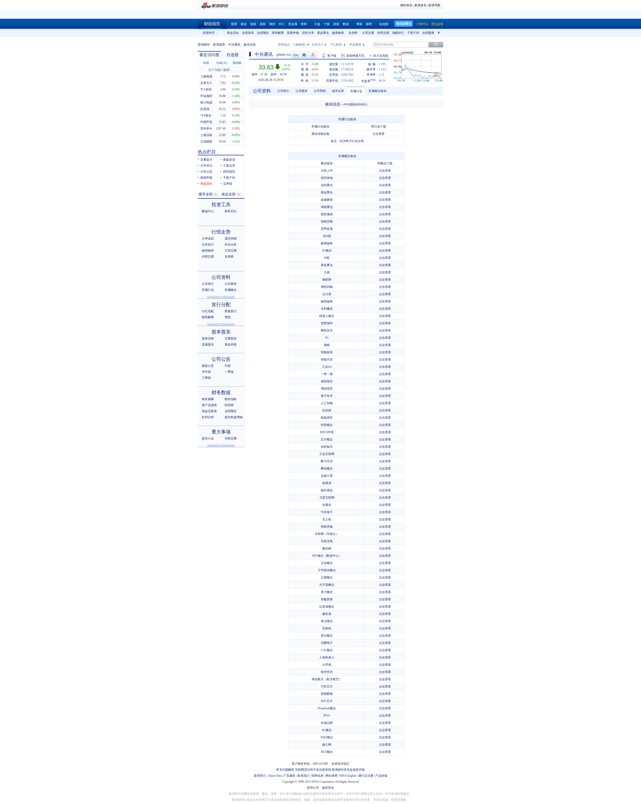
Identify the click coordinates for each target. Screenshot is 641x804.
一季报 (229, 372)
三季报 (206, 378)
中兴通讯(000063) (355, 104)
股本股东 (221, 331)
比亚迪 (204, 109)
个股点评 (229, 165)
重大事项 (221, 431)
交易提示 (206, 159)
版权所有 (328, 787)
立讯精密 (206, 141)
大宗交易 (368, 33)
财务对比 (231, 211)
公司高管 (231, 284)
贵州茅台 (206, 128)
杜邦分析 (208, 417)
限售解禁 (278, 33)
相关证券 (338, 91)
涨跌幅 (236, 63)
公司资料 (221, 277)
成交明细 (231, 238)
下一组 (439, 33)
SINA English (348, 775)
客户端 (331, 55)
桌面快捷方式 (355, 55)
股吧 (369, 24)
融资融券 (338, 33)
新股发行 (231, 311)
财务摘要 (208, 399)
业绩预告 (263, 33)
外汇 (282, 24)
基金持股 (231, 344)
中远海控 (355, 44)
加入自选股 (380, 55)
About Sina (274, 775)
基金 (244, 24)
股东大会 (208, 438)
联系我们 (303, 775)
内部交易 (383, 33)
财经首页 (406, 5)
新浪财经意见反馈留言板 (348, 769)
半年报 (206, 372)
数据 (346, 24)
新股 (336, 24)
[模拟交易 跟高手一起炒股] (312, 54)
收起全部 (229, 194)
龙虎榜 (353, 33)
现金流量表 (209, 411)
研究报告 (229, 171)
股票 (234, 24)
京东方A (317, 44)
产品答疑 (381, 775)
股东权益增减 (234, 417)
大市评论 (206, 165)
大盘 (317, 24)
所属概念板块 (378, 91)
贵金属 (292, 24)
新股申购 (293, 33)
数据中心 (208, 211)
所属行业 (208, 290)
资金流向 (233, 33)
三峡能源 (299, 44)
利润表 (229, 405)
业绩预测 (428, 33)
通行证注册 (365, 775)
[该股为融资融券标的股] (304, 54)
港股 (253, 24)
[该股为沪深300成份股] (295, 54)
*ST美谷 (205, 115)
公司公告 (206, 171)
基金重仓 (323, 33)
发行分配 (221, 304)
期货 (272, 24)
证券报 (227, 183)
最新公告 (208, 366)
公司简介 (208, 284)
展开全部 (206, 194)
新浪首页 (420, 5)
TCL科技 (336, 44)
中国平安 (206, 122)
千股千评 (413, 33)
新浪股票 (219, 44)
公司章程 (320, 91)
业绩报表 (248, 33)
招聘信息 (317, 775)
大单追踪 (208, 238)
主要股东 (231, 338)
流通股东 (208, 344)
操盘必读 (229, 159)
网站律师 (332, 775)
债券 (304, 24)
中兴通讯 (234, 44)
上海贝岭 (206, 135)
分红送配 (208, 311)
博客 (359, 24)
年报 (228, 366)
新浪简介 (260, 775)
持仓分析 (231, 244)
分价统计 (208, 244)
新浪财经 (204, 44)
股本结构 (208, 338)
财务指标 (231, 399)
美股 (263, 24)
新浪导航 (434, 5)
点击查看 (379, 134)
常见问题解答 (285, 769)
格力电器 (206, 102)
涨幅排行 (398, 33)
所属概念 (231, 290)
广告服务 (289, 775)
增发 (228, 317)
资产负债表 (209, 405)
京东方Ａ (206, 83)
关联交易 (231, 438)
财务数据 (221, 392)
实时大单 (308, 33)
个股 (327, 24)
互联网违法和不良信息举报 (313, 769)
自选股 (383, 24)
